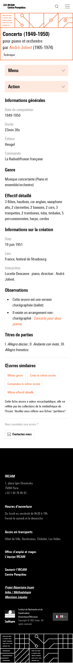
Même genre (15, 375)
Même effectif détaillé (20, 392)
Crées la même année (43, 375)
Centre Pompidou (15, 574)
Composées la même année (24, 384)
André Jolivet (20, 47)
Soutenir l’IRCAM (16, 570)
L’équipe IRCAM (15, 557)
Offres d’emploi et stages (20, 552)
